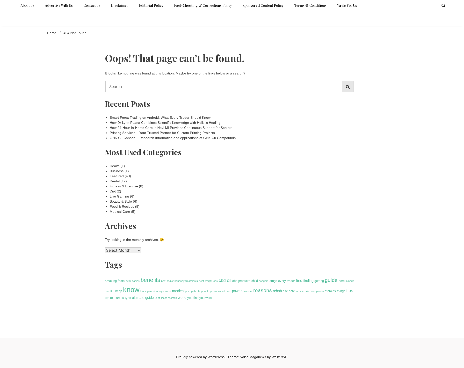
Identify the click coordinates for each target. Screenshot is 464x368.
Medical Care (120, 211)
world (182, 297)
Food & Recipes (122, 206)
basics (136, 281)
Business (116, 171)
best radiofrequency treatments (179, 281)
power (237, 291)
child (254, 281)
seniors (300, 291)
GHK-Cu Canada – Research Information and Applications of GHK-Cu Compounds (173, 138)
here (342, 281)
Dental (115, 181)
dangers (263, 281)
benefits (150, 280)
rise (285, 291)
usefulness (161, 297)
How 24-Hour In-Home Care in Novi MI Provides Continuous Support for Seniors (171, 128)
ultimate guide (143, 297)
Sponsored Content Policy (263, 5)
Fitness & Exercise (124, 186)
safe (292, 291)
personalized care (220, 291)
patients (195, 291)
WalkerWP (279, 357)
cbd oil (225, 280)
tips (349, 290)
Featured (117, 176)
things (341, 291)
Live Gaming (119, 196)
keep (118, 291)
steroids (330, 291)
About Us (27, 5)
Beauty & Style (121, 201)
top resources (114, 298)
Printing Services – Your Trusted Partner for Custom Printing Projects (162, 133)
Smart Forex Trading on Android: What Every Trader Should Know (160, 117)
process (247, 291)
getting (319, 281)
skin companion (314, 291)
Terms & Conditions (310, 5)
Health (115, 166)
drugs (273, 281)
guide (331, 280)
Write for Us (347, 5)
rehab (277, 291)
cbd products (241, 281)
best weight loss (208, 281)
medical (178, 291)
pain (187, 291)
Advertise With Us (59, 5)
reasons (262, 290)
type (128, 298)
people (205, 291)
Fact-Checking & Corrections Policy (203, 5)
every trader (286, 281)
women (172, 297)
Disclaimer (119, 5)
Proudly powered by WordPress (200, 357)
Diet (113, 191)
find (299, 280)
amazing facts (115, 281)
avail (128, 281)
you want (205, 298)
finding (308, 281)
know (131, 290)
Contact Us (91, 5)
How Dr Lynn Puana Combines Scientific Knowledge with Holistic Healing (165, 123)
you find (192, 298)
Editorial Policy (151, 5)
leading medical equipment (155, 291)
